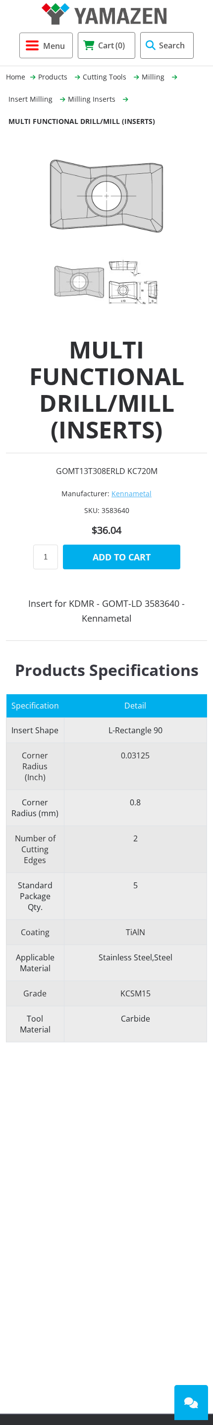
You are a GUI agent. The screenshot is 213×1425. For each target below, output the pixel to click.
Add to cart (122, 557)
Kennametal (131, 493)
